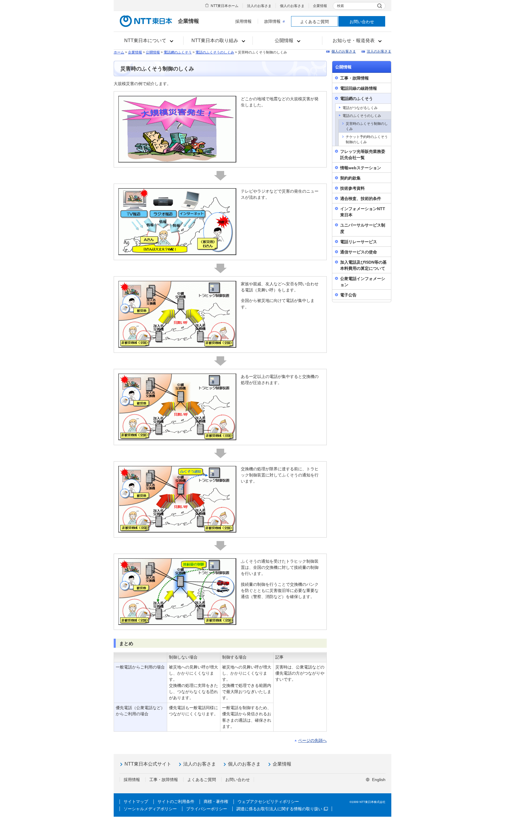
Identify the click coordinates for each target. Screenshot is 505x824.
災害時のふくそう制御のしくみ (367, 126)
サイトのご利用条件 (176, 801)
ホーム (119, 52)
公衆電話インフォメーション (362, 281)
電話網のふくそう (178, 52)
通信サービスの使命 (358, 252)
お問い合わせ (362, 21)
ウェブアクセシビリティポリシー (268, 801)
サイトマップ (136, 801)
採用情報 (243, 21)
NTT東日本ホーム (224, 6)
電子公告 (348, 295)
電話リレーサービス (358, 241)
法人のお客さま (259, 6)
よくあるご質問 (314, 21)
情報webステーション (360, 167)
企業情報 (320, 6)
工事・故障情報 (354, 78)
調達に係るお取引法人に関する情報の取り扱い (279, 808)
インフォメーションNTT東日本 (362, 211)
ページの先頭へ (312, 740)
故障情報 (272, 21)
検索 (340, 6)
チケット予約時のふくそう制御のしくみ (367, 139)
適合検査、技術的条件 (360, 198)
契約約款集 (350, 178)
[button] (148, 40)
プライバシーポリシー (206, 808)
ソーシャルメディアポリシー (150, 808)
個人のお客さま (292, 6)
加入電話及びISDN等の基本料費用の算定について (363, 265)
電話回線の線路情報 (358, 88)
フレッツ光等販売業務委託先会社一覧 (362, 154)
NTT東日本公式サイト (147, 763)
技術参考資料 (352, 188)
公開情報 (153, 52)
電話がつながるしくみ (360, 108)
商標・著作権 (216, 801)
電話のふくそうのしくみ (215, 52)
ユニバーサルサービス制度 (362, 228)
